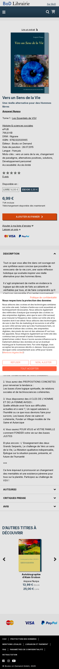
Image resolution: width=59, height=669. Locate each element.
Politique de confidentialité (43, 297)
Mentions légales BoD (13, 352)
